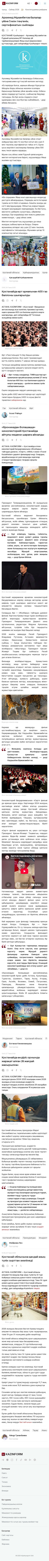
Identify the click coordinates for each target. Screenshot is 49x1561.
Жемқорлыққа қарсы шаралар (14, 1517)
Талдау (5, 1482)
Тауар (35, 1430)
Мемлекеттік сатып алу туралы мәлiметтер (20, 1522)
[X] (20, 30)
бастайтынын (25, 1422)
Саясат (5, 1477)
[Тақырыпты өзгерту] (37, 3)
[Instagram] (3, 30)
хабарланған (17, 400)
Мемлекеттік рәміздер (11, 1513)
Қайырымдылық (31, 272)
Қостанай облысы (11, 272)
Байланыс (6, 1540)
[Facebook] (16, 30)
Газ (4, 408)
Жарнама (5, 1544)
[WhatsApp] (7, 30)
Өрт (31, 408)
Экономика (6, 1486)
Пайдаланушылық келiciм (12, 1504)
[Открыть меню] (45, 3)
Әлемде (5, 1491)
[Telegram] (12, 30)
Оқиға (4, 1473)
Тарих (19, 1038)
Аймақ (26, 1430)
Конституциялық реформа (36, 10)
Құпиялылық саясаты (10, 1508)
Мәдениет (8, 1038)
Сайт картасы (7, 1535)
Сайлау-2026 (14, 10)
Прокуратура (29, 1238)
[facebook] (16, 1460)
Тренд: (4, 10)
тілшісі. (37, 1288)
